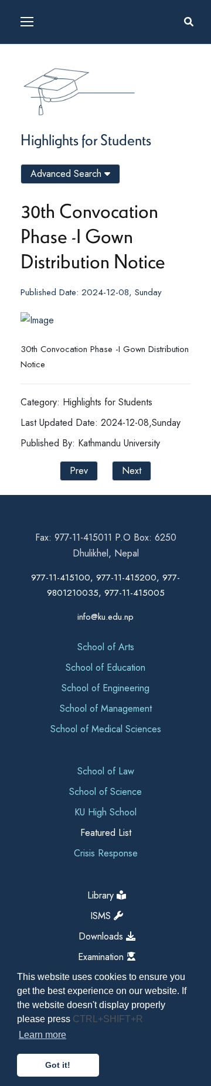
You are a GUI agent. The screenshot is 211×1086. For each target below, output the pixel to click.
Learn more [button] (42, 1035)
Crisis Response (106, 853)
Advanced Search (67, 173)
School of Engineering (105, 688)
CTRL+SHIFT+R (108, 1019)
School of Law (105, 771)
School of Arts (105, 647)
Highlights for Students (86, 139)
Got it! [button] (57, 1065)
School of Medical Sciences (105, 729)
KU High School (105, 812)
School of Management (106, 708)
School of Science (105, 791)
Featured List (105, 832)
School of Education (105, 667)
